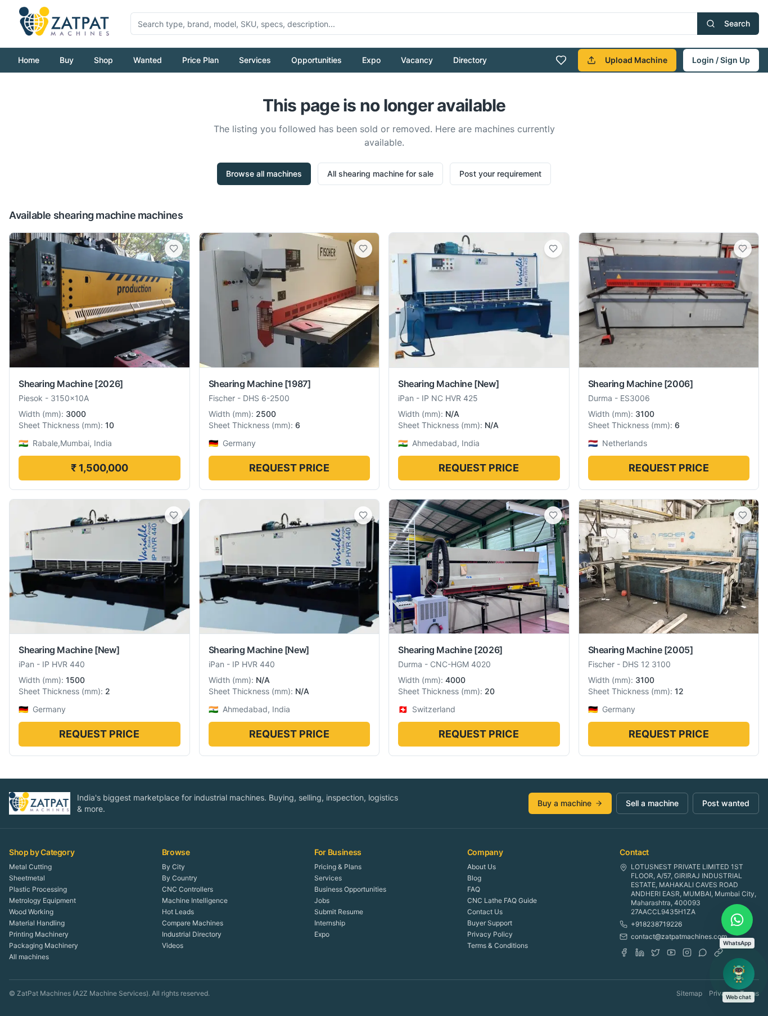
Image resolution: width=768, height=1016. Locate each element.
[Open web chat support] (739, 974)
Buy (67, 60)
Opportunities (316, 60)
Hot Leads (178, 911)
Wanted (147, 60)
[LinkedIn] (639, 952)
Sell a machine (652, 803)
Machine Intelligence (195, 900)
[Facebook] (624, 952)
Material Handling (37, 923)
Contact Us (485, 911)
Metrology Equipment (42, 900)
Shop (103, 60)
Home (28, 60)
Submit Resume (338, 911)
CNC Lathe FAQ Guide (502, 900)
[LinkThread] (718, 952)
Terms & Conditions (497, 945)
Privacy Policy (490, 934)
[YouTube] (671, 952)
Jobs (321, 900)
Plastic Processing (38, 889)
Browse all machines (264, 173)
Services (255, 60)
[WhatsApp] (702, 952)
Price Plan (200, 60)
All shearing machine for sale (380, 173)
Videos (172, 945)
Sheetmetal (27, 878)
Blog (474, 878)
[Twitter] (655, 952)
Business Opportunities (350, 889)
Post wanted (725, 803)
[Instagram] (687, 952)
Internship (329, 923)
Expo (371, 60)
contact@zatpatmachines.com (679, 936)
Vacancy (417, 60)
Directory (470, 60)
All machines (29, 956)
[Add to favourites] (174, 249)
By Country (179, 878)
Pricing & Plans (338, 866)
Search (737, 23)
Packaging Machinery (43, 945)
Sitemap (689, 993)
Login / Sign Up (721, 60)
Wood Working (31, 911)
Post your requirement (500, 173)
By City (173, 866)
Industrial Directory (192, 934)
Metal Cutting (30, 866)
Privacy (721, 993)
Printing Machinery (39, 934)
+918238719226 (656, 924)
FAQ (473, 889)
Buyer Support (489, 923)
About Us (481, 866)
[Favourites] (561, 60)
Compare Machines (192, 923)
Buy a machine (564, 803)
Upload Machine (636, 60)
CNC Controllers (187, 889)
